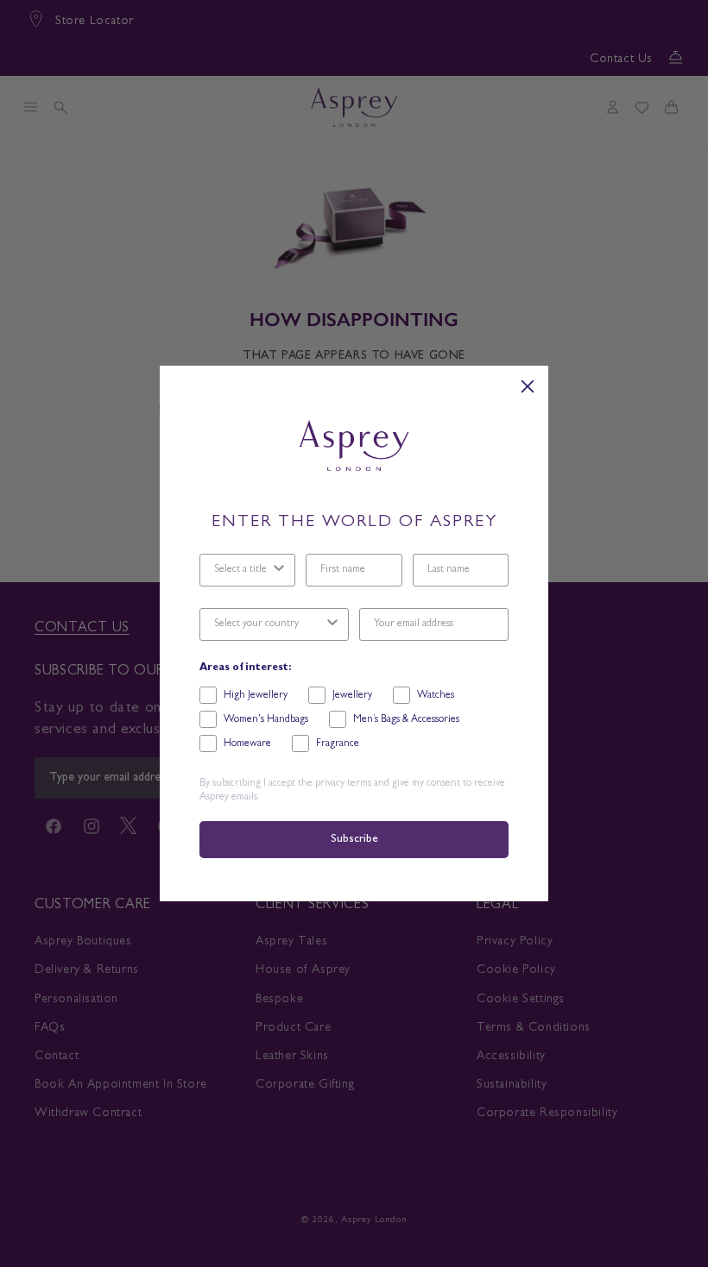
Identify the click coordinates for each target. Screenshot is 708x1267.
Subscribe (354, 839)
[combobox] (242, 570)
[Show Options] (279, 570)
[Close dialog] (527, 386)
